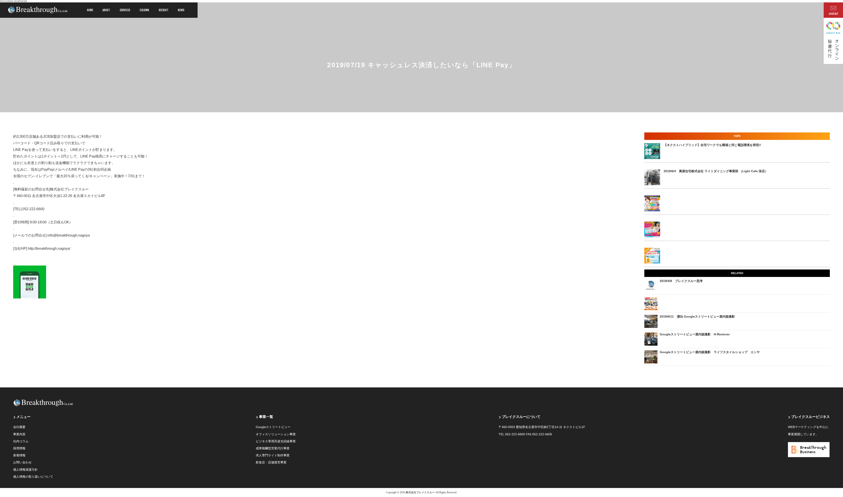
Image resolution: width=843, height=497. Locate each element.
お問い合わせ (22, 462)
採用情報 (19, 448)
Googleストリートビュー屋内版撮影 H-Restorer (695, 334)
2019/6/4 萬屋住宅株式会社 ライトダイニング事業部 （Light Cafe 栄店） (716, 171)
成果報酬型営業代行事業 (273, 448)
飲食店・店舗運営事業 (271, 462)
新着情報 (19, 455)
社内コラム (21, 441)
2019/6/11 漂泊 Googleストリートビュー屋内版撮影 (697, 316)
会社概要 (19, 427)
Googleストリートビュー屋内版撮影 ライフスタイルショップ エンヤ (710, 352)
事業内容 (19, 434)
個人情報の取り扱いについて (33, 476)
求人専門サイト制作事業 (273, 455)
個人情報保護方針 (25, 469)
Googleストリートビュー (273, 427)
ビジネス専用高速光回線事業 (276, 441)
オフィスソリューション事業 (276, 434)
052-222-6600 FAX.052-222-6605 (528, 434)
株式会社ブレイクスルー (420, 492)
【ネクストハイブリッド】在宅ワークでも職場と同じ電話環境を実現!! (712, 145)
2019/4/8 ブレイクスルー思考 (681, 281)
